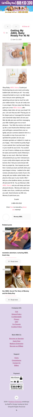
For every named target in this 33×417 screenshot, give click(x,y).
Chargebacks (16, 360)
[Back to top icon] (16, 398)
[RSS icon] (16, 410)
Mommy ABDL (18, 216)
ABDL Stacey (14, 87)
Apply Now (16, 341)
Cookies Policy (16, 327)
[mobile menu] (30, 2)
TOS (16, 312)
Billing (16, 365)
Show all (26, 26)
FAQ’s (16, 358)
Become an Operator (16, 338)
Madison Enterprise (16, 343)
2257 (16, 322)
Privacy (16, 319)
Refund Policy (16, 314)
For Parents (16, 324)
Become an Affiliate (16, 346)
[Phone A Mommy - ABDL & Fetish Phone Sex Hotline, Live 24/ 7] (17, 2)
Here (11, 207)
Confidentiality (16, 317)
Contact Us (16, 363)
